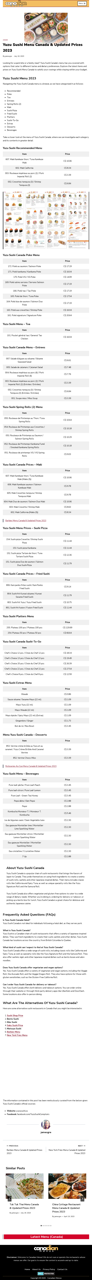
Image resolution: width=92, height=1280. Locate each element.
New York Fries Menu (17, 1035)
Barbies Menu (13, 1032)
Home (27, 1269)
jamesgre (8, 56)
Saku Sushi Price (15, 1025)
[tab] (41, 1225)
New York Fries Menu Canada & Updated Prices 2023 (67, 1150)
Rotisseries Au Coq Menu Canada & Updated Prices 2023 (31, 766)
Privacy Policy (49, 1269)
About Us (36, 1269)
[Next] (82, 1198)
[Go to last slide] (10, 1198)
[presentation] (25, 1186)
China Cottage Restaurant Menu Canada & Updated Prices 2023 (66, 1208)
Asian (5, 40)
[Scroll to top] (87, 1270)
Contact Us (62, 1269)
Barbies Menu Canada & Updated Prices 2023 (25, 520)
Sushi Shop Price (15, 1015)
